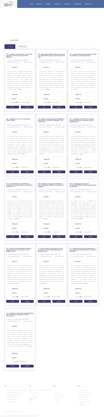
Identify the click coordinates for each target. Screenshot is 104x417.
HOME (50, 24)
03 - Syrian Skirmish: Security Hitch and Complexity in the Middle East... (83, 55)
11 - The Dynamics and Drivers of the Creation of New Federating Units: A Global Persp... (50, 250)
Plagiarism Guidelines (85, 392)
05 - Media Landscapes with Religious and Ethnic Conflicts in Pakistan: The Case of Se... (51, 120)
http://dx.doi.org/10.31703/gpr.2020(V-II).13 (18, 319)
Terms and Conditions (85, 402)
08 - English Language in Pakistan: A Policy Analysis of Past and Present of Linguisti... (51, 185)
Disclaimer (82, 404)
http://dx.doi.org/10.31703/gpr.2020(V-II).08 (50, 190)
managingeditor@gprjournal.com (15, 395)
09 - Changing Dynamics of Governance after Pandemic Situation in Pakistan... (83, 185)
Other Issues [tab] (22, 46)
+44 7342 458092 (11, 402)
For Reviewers (77, 4)
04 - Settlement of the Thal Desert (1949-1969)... (18, 119)
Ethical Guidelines (84, 395)
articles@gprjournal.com (13, 397)
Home (31, 4)
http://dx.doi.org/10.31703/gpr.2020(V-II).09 (82, 190)
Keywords (15, 94)
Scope (56, 392)
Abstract (14, 67)
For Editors (67, 4)
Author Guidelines (84, 390)
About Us (39, 4)
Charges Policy (83, 397)
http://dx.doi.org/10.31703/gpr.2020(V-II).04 (18, 125)
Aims (56, 390)
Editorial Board (59, 395)
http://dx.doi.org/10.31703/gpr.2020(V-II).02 (50, 60)
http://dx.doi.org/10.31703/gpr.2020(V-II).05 (50, 125)
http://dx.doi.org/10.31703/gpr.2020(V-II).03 (82, 60)
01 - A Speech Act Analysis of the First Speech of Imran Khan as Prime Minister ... (19, 56)
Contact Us (88, 4)
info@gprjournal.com (12, 399)
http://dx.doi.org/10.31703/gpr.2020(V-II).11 (49, 254)
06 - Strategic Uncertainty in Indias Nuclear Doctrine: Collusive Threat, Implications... (82, 120)
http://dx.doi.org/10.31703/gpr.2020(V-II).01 (18, 60)
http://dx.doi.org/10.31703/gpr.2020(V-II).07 (18, 190)
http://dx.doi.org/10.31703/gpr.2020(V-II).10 (18, 254)
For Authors (57, 4)
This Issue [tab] (10, 46)
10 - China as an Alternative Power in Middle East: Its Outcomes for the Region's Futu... (19, 250)
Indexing (57, 402)
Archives (57, 399)
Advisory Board (59, 397)
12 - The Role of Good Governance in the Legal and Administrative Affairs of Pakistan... (83, 250)
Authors (14, 99)
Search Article (14, 40)
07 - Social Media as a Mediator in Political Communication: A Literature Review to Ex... (19, 185)
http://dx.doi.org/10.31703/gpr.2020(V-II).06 (82, 125)
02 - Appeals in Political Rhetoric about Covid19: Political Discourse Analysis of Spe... (51, 56)
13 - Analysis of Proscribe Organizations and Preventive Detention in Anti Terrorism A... (20, 315)
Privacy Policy (82, 399)
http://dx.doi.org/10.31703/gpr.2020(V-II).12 (81, 254)
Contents (48, 4)
